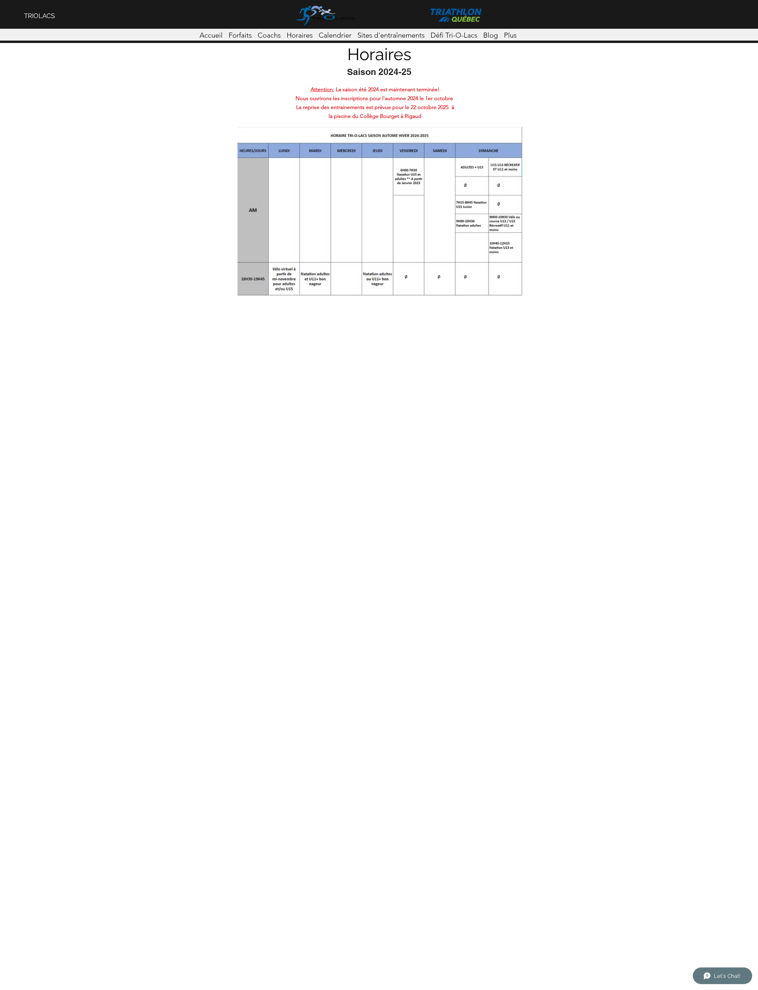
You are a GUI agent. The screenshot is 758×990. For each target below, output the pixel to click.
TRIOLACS (39, 16)
